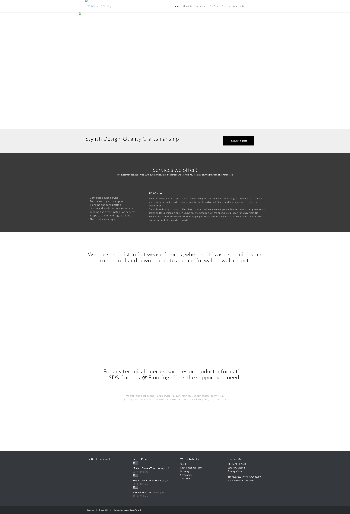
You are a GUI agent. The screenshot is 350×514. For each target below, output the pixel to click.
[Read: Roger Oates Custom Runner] (135, 475)
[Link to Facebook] (262, 6)
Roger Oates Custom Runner (147, 480)
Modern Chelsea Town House (148, 468)
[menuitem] (176, 6)
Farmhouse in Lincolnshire (146, 492)
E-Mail (152, 313)
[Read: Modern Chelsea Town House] (135, 463)
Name (107, 313)
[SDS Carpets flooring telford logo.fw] (98, 6)
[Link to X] (258, 6)
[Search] (248, 6)
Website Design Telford (132, 510)
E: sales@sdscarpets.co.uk (241, 480)
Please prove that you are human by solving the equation (220, 313)
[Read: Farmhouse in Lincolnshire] (135, 487)
